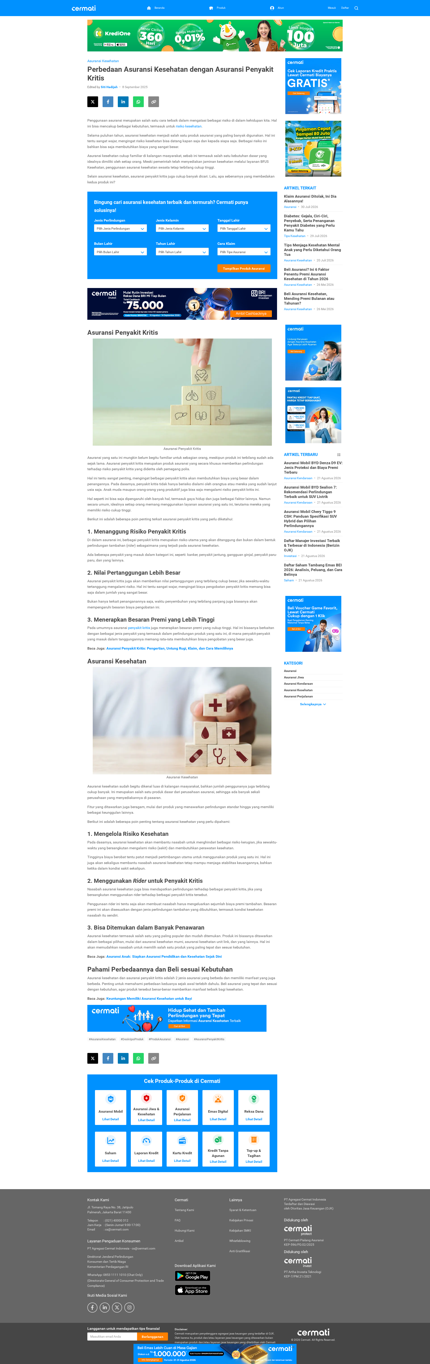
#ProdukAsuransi (160, 1039)
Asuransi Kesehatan (103, 61)
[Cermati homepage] (313, 1331)
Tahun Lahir (165, 243)
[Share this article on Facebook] (108, 101)
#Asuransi (182, 1039)
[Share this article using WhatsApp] (138, 101)
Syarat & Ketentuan (242, 1210)
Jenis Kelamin (167, 220)
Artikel (179, 1241)
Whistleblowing (239, 1241)
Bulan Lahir (103, 243)
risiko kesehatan (189, 126)
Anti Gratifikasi (239, 1251)
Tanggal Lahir (228, 220)
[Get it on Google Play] (226, 1276)
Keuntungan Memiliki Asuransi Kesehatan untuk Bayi (149, 998)
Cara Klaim (226, 243)
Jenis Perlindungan (109, 220)
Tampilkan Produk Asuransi (244, 268)
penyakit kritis (139, 628)
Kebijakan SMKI (240, 1230)
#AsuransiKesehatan (102, 1039)
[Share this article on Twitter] (92, 101)
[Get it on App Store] (226, 1290)
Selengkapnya (311, 704)
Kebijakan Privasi (241, 1220)
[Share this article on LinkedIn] (123, 101)
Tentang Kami (184, 1210)
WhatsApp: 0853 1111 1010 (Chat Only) (115, 1275)
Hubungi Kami (184, 1230)
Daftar (345, 7)
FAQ (178, 1220)
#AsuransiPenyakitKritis (209, 1039)
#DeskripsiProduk (132, 1039)
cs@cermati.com (117, 1229)
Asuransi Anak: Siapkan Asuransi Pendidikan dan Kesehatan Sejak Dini (163, 956)
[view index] (338, 454)
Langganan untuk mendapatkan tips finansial (123, 1328)
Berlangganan (152, 1337)
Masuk (332, 7)
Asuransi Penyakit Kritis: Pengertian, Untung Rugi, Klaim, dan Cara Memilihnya (169, 648)
